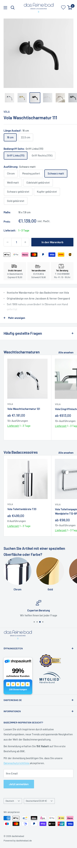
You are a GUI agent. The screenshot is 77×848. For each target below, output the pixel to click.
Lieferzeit (13, 425)
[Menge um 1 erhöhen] (25, 242)
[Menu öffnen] (5, 7)
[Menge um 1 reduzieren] (7, 242)
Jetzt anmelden (19, 784)
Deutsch (10, 800)
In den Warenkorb (52, 242)
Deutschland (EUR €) (36, 800)
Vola (7, 111)
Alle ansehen (65, 352)
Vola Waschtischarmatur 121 (23, 408)
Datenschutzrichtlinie (17, 763)
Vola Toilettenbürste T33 (21, 509)
